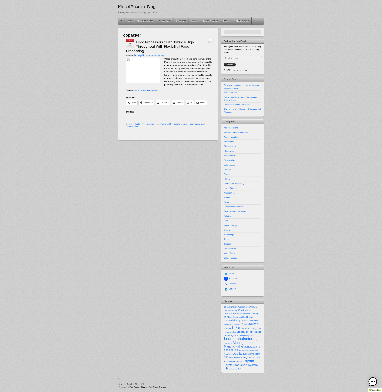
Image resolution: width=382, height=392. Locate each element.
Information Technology (234, 183)
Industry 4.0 (255, 320)
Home (121, 21)
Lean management (246, 336)
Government (237, 317)
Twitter (231, 273)
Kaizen (253, 323)
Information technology (232, 324)
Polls (226, 221)
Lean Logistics (231, 335)
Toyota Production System (241, 364)
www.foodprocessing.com (145, 90)
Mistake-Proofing (252, 350)
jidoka (246, 324)
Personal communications (235, 211)
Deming (227, 169)
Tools (226, 239)
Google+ (232, 284)
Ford (230, 317)
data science (244, 313)
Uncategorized (230, 249)
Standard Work (234, 357)
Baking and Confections (170, 124)
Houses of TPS (230, 93)
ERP (226, 317)
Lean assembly (249, 328)
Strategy (244, 357)
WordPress (134, 387)
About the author (145, 21)
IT (242, 324)
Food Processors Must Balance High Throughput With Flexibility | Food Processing (160, 46)
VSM (239, 369)
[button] (373, 382)
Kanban (227, 328)
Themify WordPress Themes (153, 387)
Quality (227, 230)
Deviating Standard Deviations (237, 105)
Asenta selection (231, 137)
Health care (247, 317)
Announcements (231, 128)
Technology (229, 235)
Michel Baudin (134, 124)
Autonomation (244, 307)
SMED (257, 354)
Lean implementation (247, 331)
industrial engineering (236, 320)
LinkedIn (232, 289)
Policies (227, 216)
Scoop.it (138, 55)
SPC (226, 357)
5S (225, 307)
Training (227, 244)
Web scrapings (230, 258)
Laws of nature (230, 188)
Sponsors (226, 21)
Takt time (238, 361)
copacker (184, 124)
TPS (227, 368)
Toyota (248, 361)
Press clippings (148, 124)
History (227, 179)
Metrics (227, 197)
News (226, 202)
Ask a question (164, 21)
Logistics (228, 343)
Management (229, 193)
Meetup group (242, 21)
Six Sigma (248, 353)
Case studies (229, 160)
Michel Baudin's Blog (130, 384)
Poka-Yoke (228, 354)
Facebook (232, 278)
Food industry (194, 124)
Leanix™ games (210, 21)
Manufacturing (233, 346)
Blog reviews (229, 151)
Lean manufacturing (241, 338)
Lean (237, 327)
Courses (195, 21)
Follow (230, 64)
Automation (229, 142)
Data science (229, 165)
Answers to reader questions (236, 132)
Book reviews (230, 156)
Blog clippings (230, 146)
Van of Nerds (229, 253)
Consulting (181, 21)
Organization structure (233, 207)
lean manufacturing (155, 55)
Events (227, 174)
